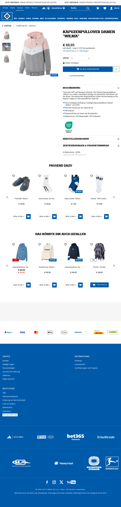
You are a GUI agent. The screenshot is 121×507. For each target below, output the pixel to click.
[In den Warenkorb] (32, 216)
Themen (69, 18)
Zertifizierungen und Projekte (86, 368)
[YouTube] (71, 482)
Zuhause (61, 18)
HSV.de (5, 8)
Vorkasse (78, 332)
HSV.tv (27, 8)
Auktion (83, 18)
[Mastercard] (36, 332)
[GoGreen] (112, 332)
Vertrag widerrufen (10, 415)
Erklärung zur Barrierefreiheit (14, 400)
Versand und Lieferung (11, 372)
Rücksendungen (9, 368)
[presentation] (7, 197)
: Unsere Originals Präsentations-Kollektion (30, 2)
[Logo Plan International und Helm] (11, 438)
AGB (4, 393)
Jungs (28, 18)
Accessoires (50, 18)
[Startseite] (7, 16)
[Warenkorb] (98, 8)
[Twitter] (61, 482)
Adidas (21, 18)
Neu (15, 18)
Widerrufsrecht (8, 379)
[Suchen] (88, 8)
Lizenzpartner (111, 18)
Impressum (7, 411)
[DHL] (98, 332)
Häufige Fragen (8, 364)
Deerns (35, 18)
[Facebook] (47, 482)
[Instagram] (54, 482)
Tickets (12, 8)
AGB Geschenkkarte (10, 396)
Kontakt (6, 361)
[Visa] (22, 332)
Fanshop (20, 8)
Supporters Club (96, 18)
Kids (42, 18)
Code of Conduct (9, 404)
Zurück (7, 26)
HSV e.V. (34, 8)
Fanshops (78, 361)
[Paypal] (8, 332)
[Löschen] (17, 176)
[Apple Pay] (50, 332)
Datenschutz (7, 407)
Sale (76, 18)
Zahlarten (6, 375)
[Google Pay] (64, 332)
